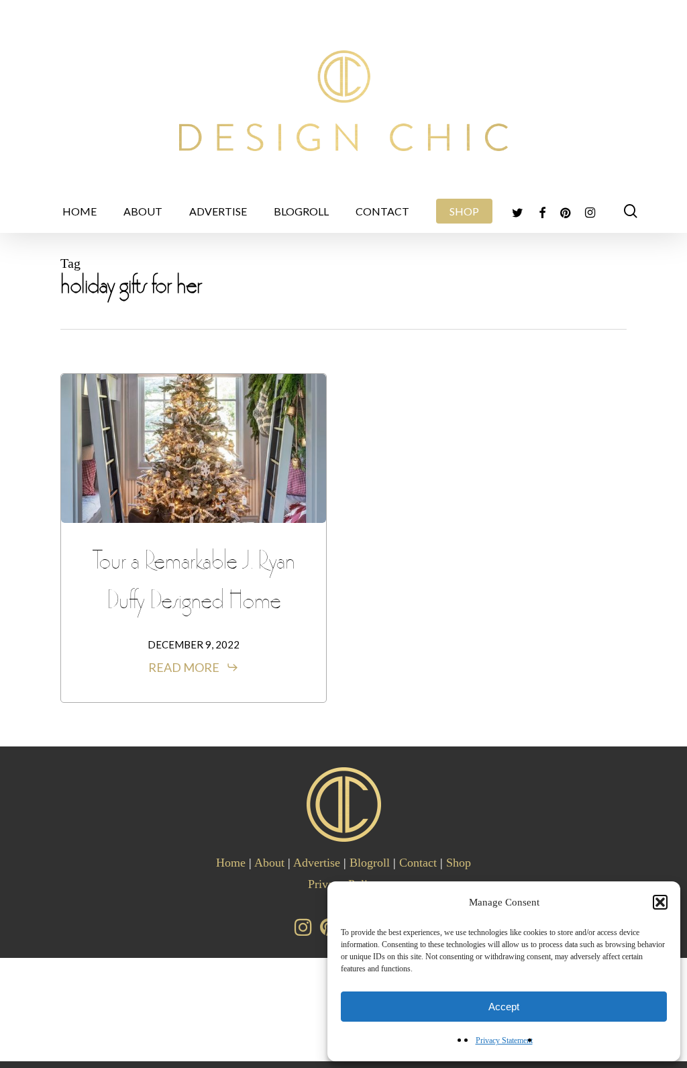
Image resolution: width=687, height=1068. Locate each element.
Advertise (316, 862)
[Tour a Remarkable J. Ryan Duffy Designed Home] (193, 448)
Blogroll (370, 862)
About (269, 862)
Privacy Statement (504, 1040)
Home (231, 862)
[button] (660, 902)
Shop (458, 862)
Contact (418, 862)
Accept (503, 1006)
